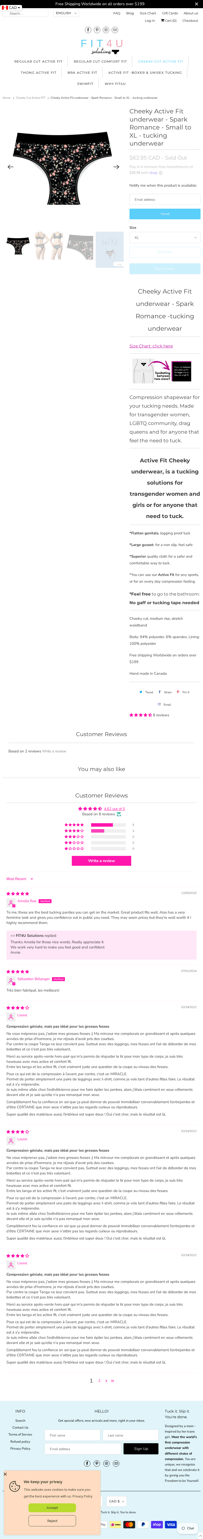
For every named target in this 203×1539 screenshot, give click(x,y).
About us (191, 13)
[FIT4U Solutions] (101, 48)
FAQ (116, 13)
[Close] (51, 1474)
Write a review (54, 751)
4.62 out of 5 (114, 808)
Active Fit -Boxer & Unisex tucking (145, 72)
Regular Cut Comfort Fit (100, 61)
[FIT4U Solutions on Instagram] (106, 29)
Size (132, 227)
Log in (150, 21)
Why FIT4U (115, 84)
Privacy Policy (20, 1448)
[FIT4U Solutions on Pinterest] (97, 29)
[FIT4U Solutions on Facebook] (88, 29)
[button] (141, 715)
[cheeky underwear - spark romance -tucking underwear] (63, 167)
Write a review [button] (101, 861)
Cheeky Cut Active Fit (160, 61)
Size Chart (148, 13)
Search (20, 1420)
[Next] (116, 166)
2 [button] (99, 1380)
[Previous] (10, 166)
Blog (130, 13)
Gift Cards (170, 13)
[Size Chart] (165, 382)
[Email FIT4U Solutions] (115, 29)
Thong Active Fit (38, 72)
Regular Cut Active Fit (38, 61)
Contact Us (20, 1427)
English (64, 13)
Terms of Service (20, 1434)
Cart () (170, 21)
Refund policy (20, 1442)
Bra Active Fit (82, 72)
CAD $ (114, 1501)
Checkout (190, 21)
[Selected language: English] (200, 1535)
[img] (17, 893)
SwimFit (85, 84)
